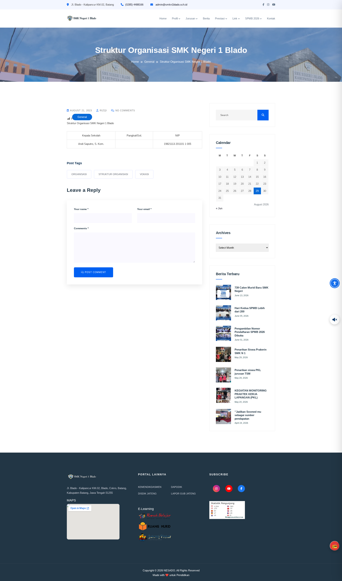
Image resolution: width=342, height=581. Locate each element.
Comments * (81, 228)
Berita (206, 18)
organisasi (79, 174)
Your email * (144, 209)
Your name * (81, 209)
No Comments (125, 110)
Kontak (271, 18)
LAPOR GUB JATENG (183, 493)
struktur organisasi (113, 174)
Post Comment (95, 272)
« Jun (219, 208)
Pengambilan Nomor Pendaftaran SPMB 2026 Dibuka (250, 332)
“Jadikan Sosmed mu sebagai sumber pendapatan (248, 415)
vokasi (144, 174)
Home (163, 18)
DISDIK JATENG (147, 493)
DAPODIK (176, 487)
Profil (175, 18)
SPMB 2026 (252, 18)
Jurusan (190, 18)
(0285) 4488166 (134, 4)
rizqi (103, 110)
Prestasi (220, 18)
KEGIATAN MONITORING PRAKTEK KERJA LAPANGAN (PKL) (251, 394)
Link (234, 18)
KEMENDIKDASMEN (149, 487)
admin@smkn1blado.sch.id (171, 4)
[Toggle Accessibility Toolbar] (334, 283)
